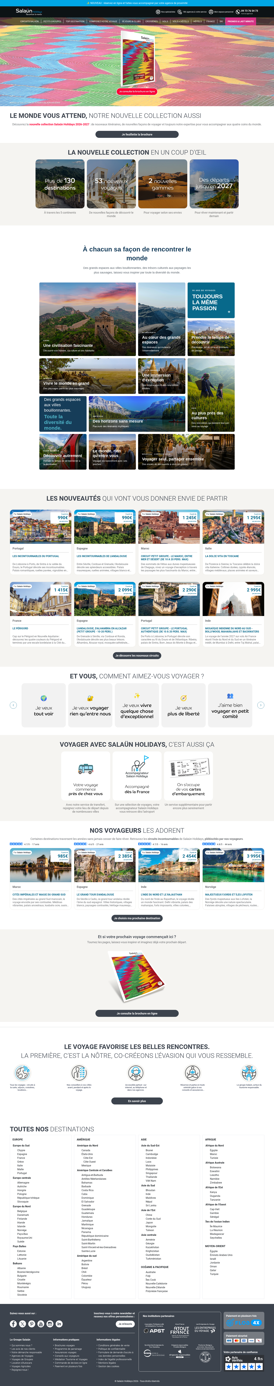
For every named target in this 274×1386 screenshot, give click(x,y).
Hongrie (21, 1190)
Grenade (86, 1205)
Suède (20, 1241)
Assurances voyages (65, 1352)
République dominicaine (95, 1235)
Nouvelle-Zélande (155, 1287)
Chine (149, 1214)
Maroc (213, 1154)
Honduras (87, 1216)
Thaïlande (151, 1176)
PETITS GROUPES (52, 21)
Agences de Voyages (22, 1355)
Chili (84, 1272)
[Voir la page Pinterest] (31, 1323)
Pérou (85, 1283)
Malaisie (150, 1165)
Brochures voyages (65, 1345)
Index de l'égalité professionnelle (115, 1359)
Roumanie (23, 1287)
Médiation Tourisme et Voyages (71, 1359)
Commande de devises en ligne (71, 1362)
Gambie (214, 1213)
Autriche (21, 1186)
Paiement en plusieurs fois (68, 1366)
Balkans (17, 1263)
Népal (149, 1201)
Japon (149, 1222)
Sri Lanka (151, 1205)
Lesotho (214, 1175)
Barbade (86, 1186)
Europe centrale (22, 1177)
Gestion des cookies (108, 1366)
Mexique (86, 1165)
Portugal (22, 1173)
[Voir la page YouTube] (40, 1323)
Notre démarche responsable (27, 1352)
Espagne (22, 1154)
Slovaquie (22, 1201)
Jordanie (215, 1262)
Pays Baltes (19, 1246)
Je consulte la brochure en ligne (137, 1013)
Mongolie (151, 1226)
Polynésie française (157, 1291)
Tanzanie (215, 1199)
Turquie (214, 1274)
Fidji (148, 1275)
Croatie (21, 1279)
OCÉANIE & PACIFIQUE (155, 1267)
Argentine (87, 1260)
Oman (213, 1266)
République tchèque (28, 1197)
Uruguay (86, 1287)
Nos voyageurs (137, 830)
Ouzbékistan (153, 1254)
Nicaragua (87, 1228)
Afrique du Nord (215, 1145)
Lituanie (21, 1258)
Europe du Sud (21, 1145)
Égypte (214, 1150)
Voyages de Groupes (22, 1359)
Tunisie (214, 1157)
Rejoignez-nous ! (20, 1369)
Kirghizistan (152, 1251)
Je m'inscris (125, 1323)
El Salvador (88, 1201)
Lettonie (21, 1254)
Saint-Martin (88, 1243)
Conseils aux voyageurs (67, 1355)
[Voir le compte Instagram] (49, 1323)
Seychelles (216, 1237)
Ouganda (215, 1195)
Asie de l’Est (148, 1210)
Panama (86, 1232)
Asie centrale (148, 1234)
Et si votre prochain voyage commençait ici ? (137, 936)
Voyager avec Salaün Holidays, (137, 744)
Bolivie (85, 1264)
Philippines (152, 1169)
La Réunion (216, 1230)
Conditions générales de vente (114, 1345)
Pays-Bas (22, 1233)
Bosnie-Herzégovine (28, 1272)
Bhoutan (150, 1190)
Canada (86, 1150)
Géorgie (150, 1243)
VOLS (165, 21)
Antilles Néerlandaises (94, 1178)
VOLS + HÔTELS (181, 21)
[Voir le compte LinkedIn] (59, 1323)
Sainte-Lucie (88, 1251)
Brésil (85, 1268)
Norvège (21, 1230)
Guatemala (88, 1213)
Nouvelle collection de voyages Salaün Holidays (35, 103)
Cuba (84, 1194)
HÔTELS (197, 21)
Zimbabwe (216, 1182)
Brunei (149, 1150)
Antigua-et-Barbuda (92, 1175)
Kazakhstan (152, 1247)
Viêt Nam (151, 1180)
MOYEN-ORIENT (215, 1246)
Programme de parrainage (68, 1349)
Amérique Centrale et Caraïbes (94, 1170)
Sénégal (214, 1216)
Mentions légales (107, 1362)
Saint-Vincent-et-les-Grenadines (99, 1247)
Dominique (88, 1197)
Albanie (21, 1268)
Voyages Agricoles (21, 1366)
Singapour (151, 1173)
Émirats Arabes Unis (221, 1255)
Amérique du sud (87, 1255)
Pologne (21, 1194)
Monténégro (24, 1283)
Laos (148, 1161)
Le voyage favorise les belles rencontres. (137, 1051)
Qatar (213, 1270)
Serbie (20, 1291)
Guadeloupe (88, 1209)
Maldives (151, 1197)
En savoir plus (137, 1101)
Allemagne (23, 1182)
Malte (20, 1169)
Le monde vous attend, (105, 115)
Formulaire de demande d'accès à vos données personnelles (115, 1354)
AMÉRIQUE (83, 1139)
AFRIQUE (210, 1139)
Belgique (22, 1211)
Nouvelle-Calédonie (156, 1283)
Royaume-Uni (24, 1237)
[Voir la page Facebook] (13, 1323)
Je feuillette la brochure (137, 134)
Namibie (214, 1178)
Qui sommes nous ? (22, 1345)
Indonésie (151, 1157)
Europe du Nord (22, 1206)
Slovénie (22, 1294)
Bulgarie (21, 1275)
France (21, 1157)
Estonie (21, 1251)
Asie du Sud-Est (150, 1145)
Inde (148, 1194)
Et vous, (137, 676)
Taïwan (150, 1230)
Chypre (21, 1150)
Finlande (22, 1218)
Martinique (88, 1224)
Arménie (150, 1239)
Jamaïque (87, 1220)
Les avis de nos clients (23, 1349)
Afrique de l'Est (214, 1187)
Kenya (213, 1192)
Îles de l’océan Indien (218, 1221)
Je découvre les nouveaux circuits (137, 655)
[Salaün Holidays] (29, 11)
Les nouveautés (137, 498)
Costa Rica (88, 1190)
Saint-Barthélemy (91, 1239)
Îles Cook (151, 1279)
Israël (213, 1258)
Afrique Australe (215, 1162)
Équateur (86, 1279)
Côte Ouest (89, 1161)
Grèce (20, 1161)
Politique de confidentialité (111, 1349)
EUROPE (18, 1139)
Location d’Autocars (22, 1362)
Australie (151, 1272)
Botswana (215, 1167)
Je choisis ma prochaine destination (137, 918)
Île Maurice (216, 1226)
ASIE (144, 1139)
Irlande (21, 1222)
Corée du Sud (153, 1218)
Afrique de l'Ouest (216, 1204)
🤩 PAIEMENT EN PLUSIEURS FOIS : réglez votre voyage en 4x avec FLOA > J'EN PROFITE (137, 3)
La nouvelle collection (137, 152)
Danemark (23, 1214)
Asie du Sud (148, 1185)
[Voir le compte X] (22, 1323)
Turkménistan (153, 1258)
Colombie (87, 1275)
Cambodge (152, 1154)
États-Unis (87, 1154)
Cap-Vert (214, 1209)
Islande (21, 1226)
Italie (20, 1165)
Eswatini (214, 1171)
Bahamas (87, 1182)
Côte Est (88, 1157)
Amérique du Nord (87, 1145)
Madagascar (217, 1233)
